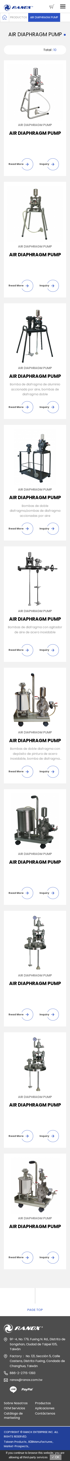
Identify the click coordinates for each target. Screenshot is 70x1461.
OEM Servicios (14, 1408)
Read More (16, 164)
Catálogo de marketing (13, 1415)
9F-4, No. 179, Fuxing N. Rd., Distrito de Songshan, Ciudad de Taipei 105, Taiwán (37, 1344)
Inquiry (44, 164)
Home (4, 17)
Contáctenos (45, 1413)
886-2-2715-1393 (22, 1373)
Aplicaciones (44, 1408)
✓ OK (56, 1457)
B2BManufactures (40, 1442)
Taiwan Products (15, 1442)
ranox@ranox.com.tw (26, 1380)
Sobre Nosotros (16, 1403)
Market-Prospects (16, 1446)
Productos (18, 17)
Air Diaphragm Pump (44, 17)
